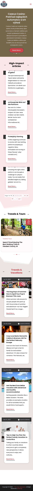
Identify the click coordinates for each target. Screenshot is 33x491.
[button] (15, 254)
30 (12, 199)
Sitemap (19, 488)
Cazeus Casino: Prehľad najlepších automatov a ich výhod (16, 18)
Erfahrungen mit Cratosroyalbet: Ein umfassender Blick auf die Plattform (16, 101)
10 (24, 196)
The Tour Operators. (20, 487)
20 (27, 196)
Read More (16, 50)
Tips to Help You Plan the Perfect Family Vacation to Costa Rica (16, 437)
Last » (19, 199)
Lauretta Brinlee (25, 279)
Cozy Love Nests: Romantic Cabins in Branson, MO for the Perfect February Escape (16, 339)
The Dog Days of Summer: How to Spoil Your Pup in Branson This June (16, 294)
